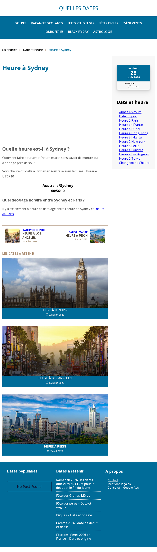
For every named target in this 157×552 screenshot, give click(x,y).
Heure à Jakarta (130, 137)
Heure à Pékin (55, 446)
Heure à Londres (55, 310)
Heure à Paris (129, 120)
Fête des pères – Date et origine (73, 505)
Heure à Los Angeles (55, 378)
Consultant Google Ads (123, 487)
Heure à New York (132, 141)
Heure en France (131, 125)
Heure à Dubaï (129, 129)
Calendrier (9, 50)
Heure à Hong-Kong (133, 133)
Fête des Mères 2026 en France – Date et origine (73, 537)
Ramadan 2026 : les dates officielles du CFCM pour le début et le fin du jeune (75, 484)
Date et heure (33, 50)
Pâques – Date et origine (74, 515)
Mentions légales (119, 484)
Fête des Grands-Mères (73, 495)
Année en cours (130, 112)
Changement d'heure (134, 163)
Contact (113, 480)
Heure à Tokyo (130, 158)
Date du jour (128, 116)
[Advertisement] (55, 111)
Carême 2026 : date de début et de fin (77, 525)
